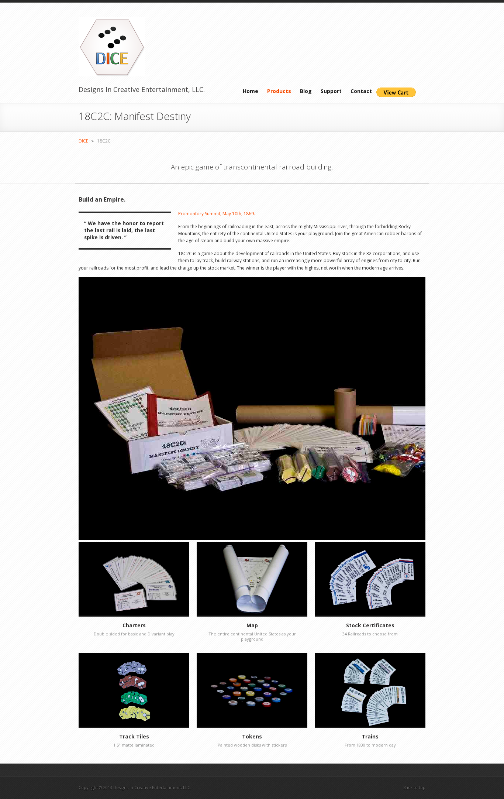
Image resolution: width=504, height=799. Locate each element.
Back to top (414, 787)
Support (331, 91)
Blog (306, 91)
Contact (361, 91)
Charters (134, 625)
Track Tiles (134, 736)
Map (252, 625)
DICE (83, 141)
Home (250, 91)
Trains (370, 736)
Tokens (252, 736)
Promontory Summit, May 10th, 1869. (216, 213)
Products (279, 91)
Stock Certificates (370, 625)
